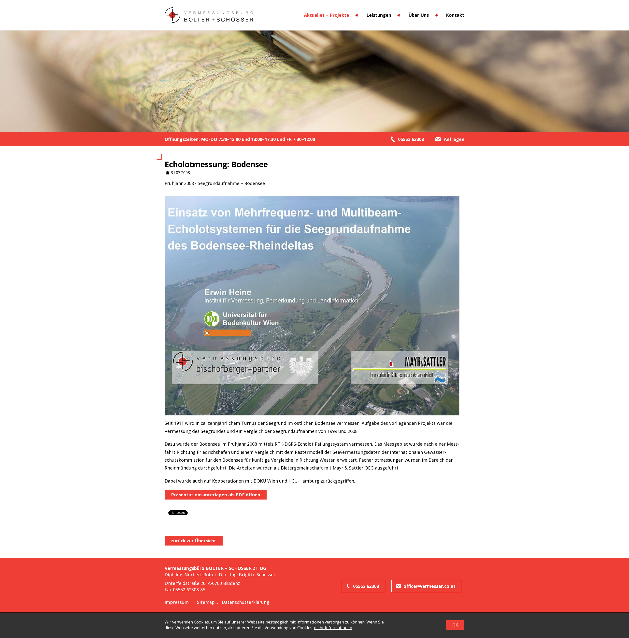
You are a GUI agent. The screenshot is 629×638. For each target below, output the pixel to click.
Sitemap (206, 602)
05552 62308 (366, 586)
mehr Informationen (333, 627)
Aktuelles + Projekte (326, 15)
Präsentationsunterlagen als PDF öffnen (215, 495)
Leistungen (378, 15)
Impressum (177, 602)
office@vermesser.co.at (429, 586)
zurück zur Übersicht (193, 541)
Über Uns (418, 15)
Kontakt (455, 15)
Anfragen (454, 139)
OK (455, 625)
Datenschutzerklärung (245, 602)
